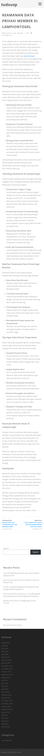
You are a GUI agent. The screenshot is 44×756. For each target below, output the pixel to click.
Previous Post (9, 523)
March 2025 (5, 692)
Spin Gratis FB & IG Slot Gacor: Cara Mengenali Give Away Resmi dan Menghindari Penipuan (21, 595)
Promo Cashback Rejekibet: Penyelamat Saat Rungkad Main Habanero (21, 588)
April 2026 (4, 654)
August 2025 (5, 677)
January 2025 (5, 698)
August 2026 (5, 643)
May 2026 (4, 651)
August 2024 (5, 712)
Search (6, 548)
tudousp (9, 4)
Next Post (33, 523)
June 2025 (4, 683)
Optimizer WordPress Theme (11, 752)
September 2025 (7, 675)
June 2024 (4, 718)
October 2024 (6, 706)
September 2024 (7, 709)
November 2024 (7, 704)
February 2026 (6, 660)
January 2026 (5, 663)
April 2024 (4, 724)
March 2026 (5, 657)
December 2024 (7, 701)
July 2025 (4, 680)
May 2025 (4, 686)
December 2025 (7, 666)
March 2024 (5, 727)
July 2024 (4, 715)
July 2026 (4, 646)
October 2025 (6, 672)
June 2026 (4, 648)
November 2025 (7, 669)
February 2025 (6, 695)
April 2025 (4, 689)
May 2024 (4, 721)
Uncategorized (7, 35)
